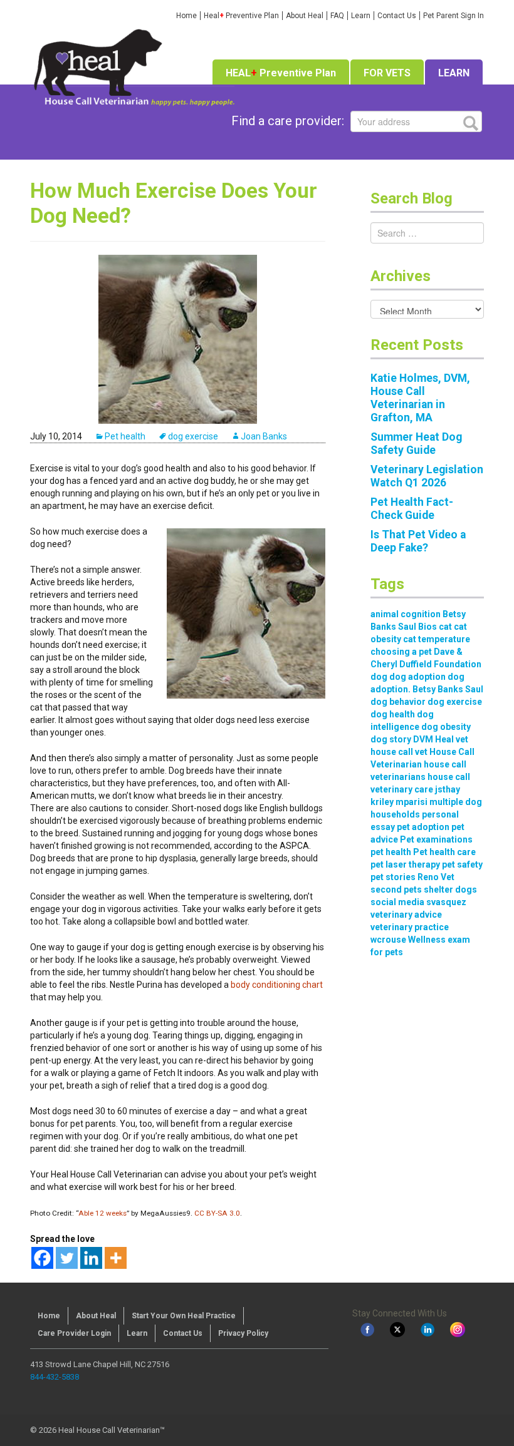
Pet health (125, 436)
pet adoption (423, 827)
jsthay (447, 789)
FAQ (337, 15)
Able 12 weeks (102, 1213)
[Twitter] (67, 1258)
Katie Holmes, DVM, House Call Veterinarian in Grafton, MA (420, 398)
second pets (396, 890)
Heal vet (451, 739)
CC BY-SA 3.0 (216, 1213)
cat (445, 627)
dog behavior (398, 702)
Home (186, 15)
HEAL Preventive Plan (281, 73)
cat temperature (436, 639)
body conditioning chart (277, 985)
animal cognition (405, 614)
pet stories (393, 877)
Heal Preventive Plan (241, 15)
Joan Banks (264, 436)
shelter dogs (450, 890)
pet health (390, 852)
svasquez (446, 902)
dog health (392, 714)
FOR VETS (387, 73)
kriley (382, 802)
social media (397, 902)
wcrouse (388, 940)
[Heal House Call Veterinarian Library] (132, 65)
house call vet (398, 752)
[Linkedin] (91, 1258)
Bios (427, 627)
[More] (116, 1258)
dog (378, 677)
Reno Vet (435, 877)
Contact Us (396, 15)
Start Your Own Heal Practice (184, 1315)
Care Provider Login (74, 1333)
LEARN (453, 73)
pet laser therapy (405, 864)
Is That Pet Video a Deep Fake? (418, 541)
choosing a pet (401, 652)
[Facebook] (42, 1258)
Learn (360, 15)
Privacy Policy (243, 1333)
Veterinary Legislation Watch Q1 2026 (426, 476)
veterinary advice (406, 915)
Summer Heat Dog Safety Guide (416, 443)
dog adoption (417, 677)
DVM (423, 739)
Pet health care (444, 852)
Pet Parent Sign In (453, 15)
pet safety (462, 864)
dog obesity (446, 727)
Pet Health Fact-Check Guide (411, 508)
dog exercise (193, 436)
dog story (390, 739)
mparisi (411, 802)
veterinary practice (409, 927)
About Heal (304, 15)
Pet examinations (436, 839)
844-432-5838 (54, 1377)
